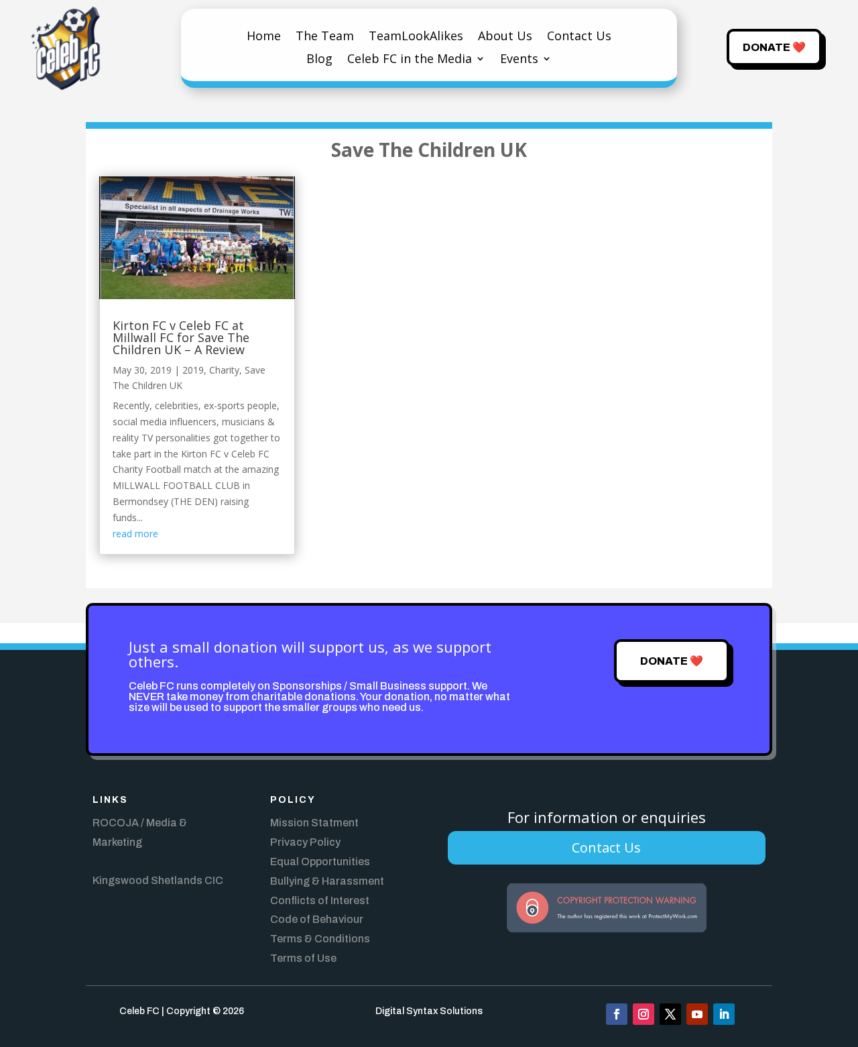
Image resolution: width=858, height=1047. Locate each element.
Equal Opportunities (320, 861)
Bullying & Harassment (327, 881)
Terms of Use (303, 958)
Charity (224, 370)
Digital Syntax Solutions (429, 1011)
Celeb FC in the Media (409, 60)
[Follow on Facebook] (616, 1014)
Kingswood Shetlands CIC (158, 880)
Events (519, 60)
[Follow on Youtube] (697, 1014)
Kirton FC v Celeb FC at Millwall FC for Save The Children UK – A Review (181, 337)
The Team (325, 37)
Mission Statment (314, 822)
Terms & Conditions (320, 938)
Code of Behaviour (316, 919)
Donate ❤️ (774, 47)
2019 (193, 370)
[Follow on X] (670, 1014)
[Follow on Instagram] (643, 1014)
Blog (319, 60)
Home (264, 37)
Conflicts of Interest (319, 900)
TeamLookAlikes (416, 37)
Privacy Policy (305, 842)
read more (135, 533)
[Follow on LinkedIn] (724, 1014)
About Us (505, 37)
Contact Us (579, 37)
